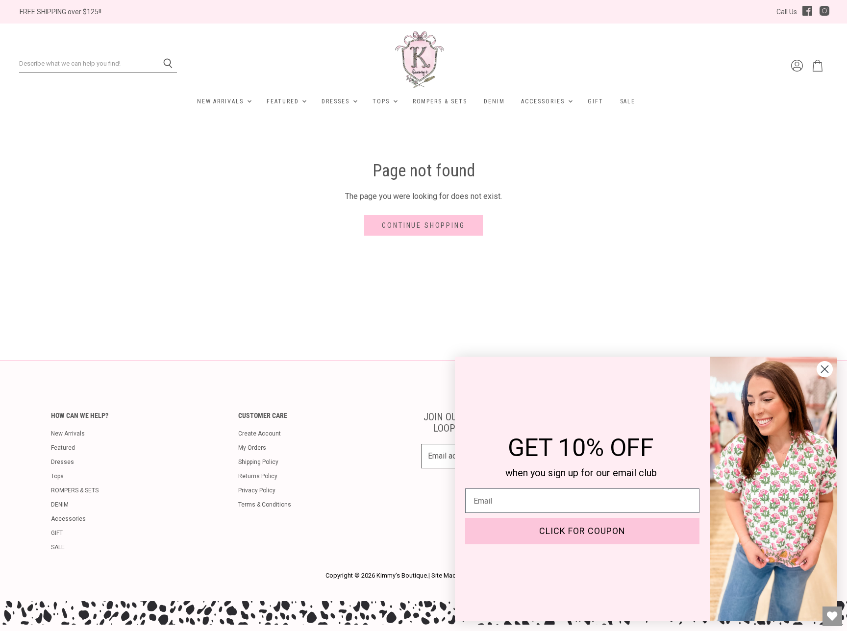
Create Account (259, 433)
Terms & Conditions (264, 504)
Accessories (544, 101)
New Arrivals (221, 101)
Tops (382, 101)
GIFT (595, 101)
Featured (284, 101)
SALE (628, 101)
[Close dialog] (824, 369)
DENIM (494, 101)
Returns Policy (257, 476)
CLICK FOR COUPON (582, 531)
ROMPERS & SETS (440, 101)
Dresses (337, 101)
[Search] (164, 64)
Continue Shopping (423, 225)
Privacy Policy (256, 490)
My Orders (252, 447)
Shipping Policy (258, 462)
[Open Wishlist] (832, 616)
